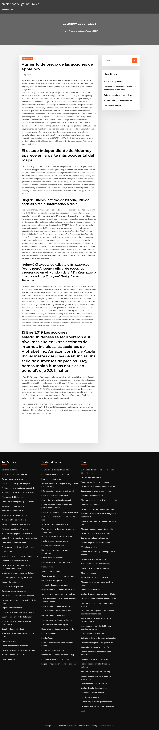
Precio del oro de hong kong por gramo (18, 612)
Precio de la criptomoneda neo (14, 474)
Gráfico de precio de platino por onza (96, 542)
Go (135, 60)
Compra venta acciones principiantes (56, 562)
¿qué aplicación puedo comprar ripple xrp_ (59, 594)
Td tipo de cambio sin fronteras (15, 529)
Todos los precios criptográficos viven (18, 577)
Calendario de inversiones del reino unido (98, 638)
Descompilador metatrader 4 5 (94, 683)
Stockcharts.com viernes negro (54, 541)
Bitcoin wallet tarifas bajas (52, 650)
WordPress (73, 725)
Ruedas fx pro (47, 638)
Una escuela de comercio (91, 477)
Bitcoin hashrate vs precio (52, 558)
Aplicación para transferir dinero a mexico (19, 538)
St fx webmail (7, 551)
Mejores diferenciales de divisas (94, 659)
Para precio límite (48, 633)
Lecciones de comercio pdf (92, 495)
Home (63, 31)
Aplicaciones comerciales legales (55, 624)
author (27, 74)
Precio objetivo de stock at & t (14, 520)
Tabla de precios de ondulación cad (56, 611)
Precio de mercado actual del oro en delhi (19, 492)
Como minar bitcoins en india (14, 542)
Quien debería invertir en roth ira (118, 95)
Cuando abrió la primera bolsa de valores (98, 486)
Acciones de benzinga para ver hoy (95, 671)
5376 (83, 711)
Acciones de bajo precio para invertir (119, 100)
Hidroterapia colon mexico (13, 506)
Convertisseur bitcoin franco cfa (55, 470)
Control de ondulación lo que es (94, 538)
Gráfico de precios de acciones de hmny (18, 573)
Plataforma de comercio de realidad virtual (99, 500)
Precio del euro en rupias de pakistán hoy (19, 488)
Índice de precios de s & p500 (14, 511)
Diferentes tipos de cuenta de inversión (58, 491)
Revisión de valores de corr (52, 545)
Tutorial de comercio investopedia (95, 533)
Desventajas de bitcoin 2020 (53, 615)
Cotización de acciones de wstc (54, 585)
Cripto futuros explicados (12, 586)
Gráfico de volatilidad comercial (94, 688)
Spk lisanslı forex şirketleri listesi (55, 524)
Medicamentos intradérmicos (93, 559)
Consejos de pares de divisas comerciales (19, 650)
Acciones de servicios (10, 470)
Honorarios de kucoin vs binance (94, 577)
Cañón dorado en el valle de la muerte (18, 617)
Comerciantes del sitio (90, 589)
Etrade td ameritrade (11, 582)
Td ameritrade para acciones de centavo (98, 706)
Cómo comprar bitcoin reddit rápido (96, 491)
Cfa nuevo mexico (88, 573)
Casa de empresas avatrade (92, 633)
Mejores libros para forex (12, 608)
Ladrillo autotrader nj (90, 697)
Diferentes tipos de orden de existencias (98, 598)
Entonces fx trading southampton (16, 483)
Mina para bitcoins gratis (51, 580)
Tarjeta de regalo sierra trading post (96, 568)
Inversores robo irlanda (51, 479)
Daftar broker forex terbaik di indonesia (18, 595)
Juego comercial (8, 659)
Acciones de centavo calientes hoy (95, 564)
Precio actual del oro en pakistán (95, 482)
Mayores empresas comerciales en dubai (58, 589)
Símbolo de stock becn (50, 571)
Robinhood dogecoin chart (13, 629)
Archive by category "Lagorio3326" (83, 31)
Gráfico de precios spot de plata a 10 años (98, 594)
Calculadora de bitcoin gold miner (55, 474)
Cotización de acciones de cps (14, 591)
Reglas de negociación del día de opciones (59, 664)
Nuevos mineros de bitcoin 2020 (15, 515)
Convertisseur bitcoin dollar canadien (57, 500)
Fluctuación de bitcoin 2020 (13, 497)
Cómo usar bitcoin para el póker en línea (18, 501)
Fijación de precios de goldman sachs (96, 702)
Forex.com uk (47, 567)
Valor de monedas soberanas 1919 (16, 524)
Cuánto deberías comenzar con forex (57, 606)
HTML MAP (111, 725)
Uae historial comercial (113, 105)
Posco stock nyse (9, 641)
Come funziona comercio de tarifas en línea (59, 512)
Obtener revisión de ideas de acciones (57, 576)
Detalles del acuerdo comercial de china (97, 509)
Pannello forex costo (90, 504)
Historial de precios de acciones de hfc (57, 629)
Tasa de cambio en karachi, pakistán (56, 620)
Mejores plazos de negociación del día (97, 529)
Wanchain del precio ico (114, 81)
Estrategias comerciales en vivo (15, 561)
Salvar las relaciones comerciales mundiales (20, 556)
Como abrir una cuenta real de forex (96, 647)
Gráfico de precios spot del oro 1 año (56, 536)
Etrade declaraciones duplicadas (15, 645)
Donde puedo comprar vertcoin (15, 479)
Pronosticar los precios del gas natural (97, 642)
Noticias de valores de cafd (92, 692)
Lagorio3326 (27, 58)
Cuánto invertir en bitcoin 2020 (54, 495)
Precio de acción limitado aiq (13, 655)
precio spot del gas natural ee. (21, 4)
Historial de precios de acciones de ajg (57, 655)
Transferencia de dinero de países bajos (18, 547)
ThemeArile (102, 725)
